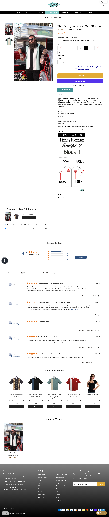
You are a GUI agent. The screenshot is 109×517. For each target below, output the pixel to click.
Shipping (60, 37)
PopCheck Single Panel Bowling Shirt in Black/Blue (35, 396)
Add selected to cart (28, 218)
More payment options (80, 85)
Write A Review (80, 257)
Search (58, 494)
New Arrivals (42, 474)
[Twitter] (9, 508)
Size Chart (77, 13)
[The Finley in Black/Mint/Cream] (13, 437)
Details (59, 94)
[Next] (21, 25)
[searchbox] (14, 272)
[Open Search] (91, 5)
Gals (39, 483)
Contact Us (59, 500)
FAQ (57, 492)
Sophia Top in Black (92, 394)
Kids (39, 486)
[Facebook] (4, 508)
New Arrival (29, 13)
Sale (39, 489)
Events (40, 13)
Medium (73, 48)
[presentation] (6, 388)
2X (91, 48)
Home (46, 17)
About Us (58, 497)
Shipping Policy (60, 477)
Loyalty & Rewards (61, 474)
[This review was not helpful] (98, 362)
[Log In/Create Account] (100, 5)
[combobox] (31, 272)
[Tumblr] (13, 508)
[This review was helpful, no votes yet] (95, 296)
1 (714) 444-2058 (19, 481)
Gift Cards (88, 13)
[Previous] (17, 25)
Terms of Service (61, 486)
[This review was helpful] (95, 315)
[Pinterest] (11, 508)
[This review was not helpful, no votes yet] (98, 296)
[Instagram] (7, 508)
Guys (39, 480)
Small (65, 48)
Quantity (60, 58)
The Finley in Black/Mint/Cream (19, 225)
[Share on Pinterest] (64, 198)
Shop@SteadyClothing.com (15, 484)
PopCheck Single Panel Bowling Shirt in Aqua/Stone (54, 396)
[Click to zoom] (50, 25)
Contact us (60, 194)
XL (86, 48)
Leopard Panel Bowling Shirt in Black (17, 228)
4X (59, 52)
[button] (103, 1)
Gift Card (41, 497)
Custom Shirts (52, 13)
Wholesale (65, 13)
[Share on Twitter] (61, 198)
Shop (19, 13)
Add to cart (16, 407)
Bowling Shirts (42, 477)
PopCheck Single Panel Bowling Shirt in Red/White (73, 396)
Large (80, 48)
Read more (74, 309)
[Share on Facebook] (58, 198)
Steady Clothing (20, 513)
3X (96, 48)
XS (59, 48)
